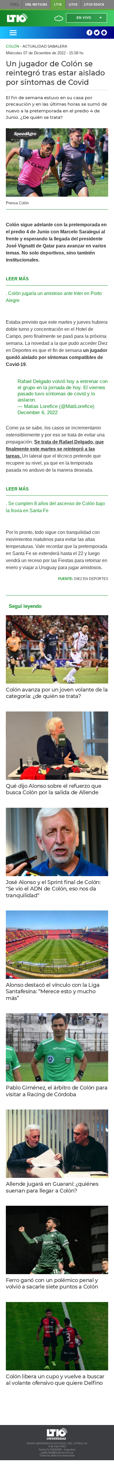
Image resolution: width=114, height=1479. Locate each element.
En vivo (84, 18)
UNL (14, 4)
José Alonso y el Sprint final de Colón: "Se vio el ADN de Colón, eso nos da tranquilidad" (53, 889)
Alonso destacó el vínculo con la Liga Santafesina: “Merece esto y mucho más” (52, 991)
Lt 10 (17, 18)
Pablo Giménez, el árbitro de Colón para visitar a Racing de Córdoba (57, 1091)
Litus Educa (94, 4)
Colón (12, 46)
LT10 (57, 4)
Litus (73, 4)
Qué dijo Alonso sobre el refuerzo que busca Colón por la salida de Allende (53, 789)
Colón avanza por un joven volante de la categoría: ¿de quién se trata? (57, 693)
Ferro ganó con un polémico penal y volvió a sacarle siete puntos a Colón (52, 1283)
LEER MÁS (17, 278)
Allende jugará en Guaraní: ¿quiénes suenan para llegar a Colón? (52, 1187)
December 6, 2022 (38, 412)
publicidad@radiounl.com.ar (57, 1452)
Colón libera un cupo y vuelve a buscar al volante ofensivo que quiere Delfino (55, 1380)
